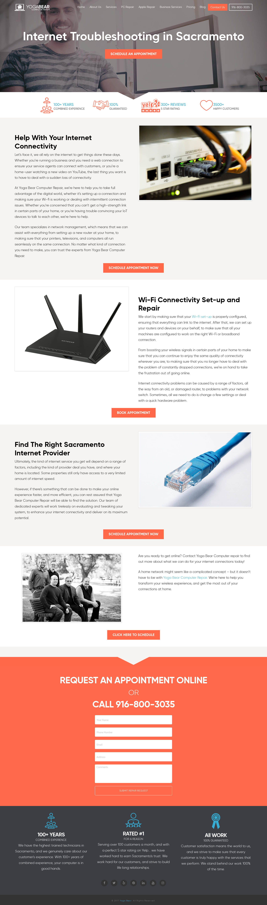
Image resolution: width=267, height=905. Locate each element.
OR (133, 692)
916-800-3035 (145, 704)
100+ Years (64, 104)
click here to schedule (134, 635)
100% (113, 104)
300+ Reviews (173, 104)
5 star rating (170, 108)
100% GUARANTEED (215, 840)
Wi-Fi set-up (202, 317)
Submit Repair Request (133, 790)
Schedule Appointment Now (133, 268)
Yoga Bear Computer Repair (185, 578)
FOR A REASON (133, 839)
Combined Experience (69, 108)
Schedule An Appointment (133, 54)
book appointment (133, 413)
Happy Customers (226, 108)
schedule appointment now (133, 534)
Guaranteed (118, 108)
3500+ (218, 104)
